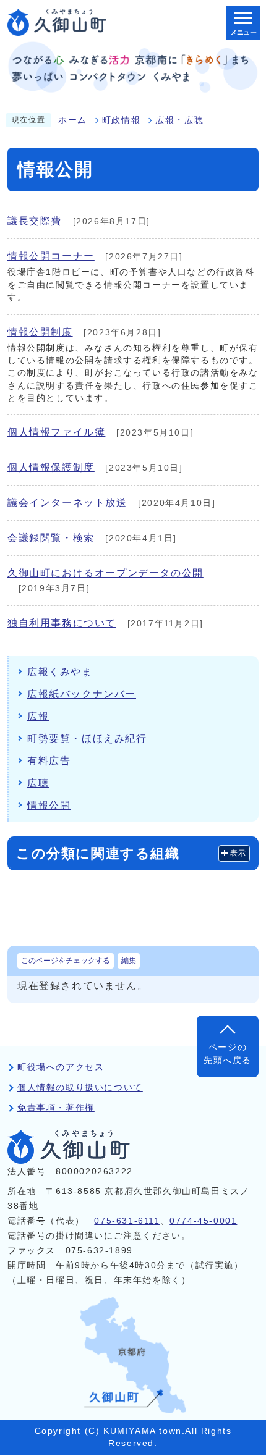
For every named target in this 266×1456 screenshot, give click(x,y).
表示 (238, 853)
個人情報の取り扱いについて (80, 1087)
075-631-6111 (127, 1221)
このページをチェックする (65, 960)
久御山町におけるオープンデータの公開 (105, 573)
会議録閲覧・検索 (51, 537)
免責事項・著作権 (56, 1108)
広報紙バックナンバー (81, 694)
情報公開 (49, 805)
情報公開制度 (40, 332)
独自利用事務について (61, 623)
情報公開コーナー (51, 256)
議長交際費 (34, 221)
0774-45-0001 (203, 1221)
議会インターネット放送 (67, 502)
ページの (228, 1053)
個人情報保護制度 (51, 467)
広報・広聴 (179, 120)
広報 (38, 716)
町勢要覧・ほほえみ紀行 (87, 738)
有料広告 (49, 760)
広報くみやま (60, 672)
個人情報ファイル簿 (56, 432)
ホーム (72, 120)
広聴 (38, 783)
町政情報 (121, 120)
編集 (128, 960)
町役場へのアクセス (60, 1067)
